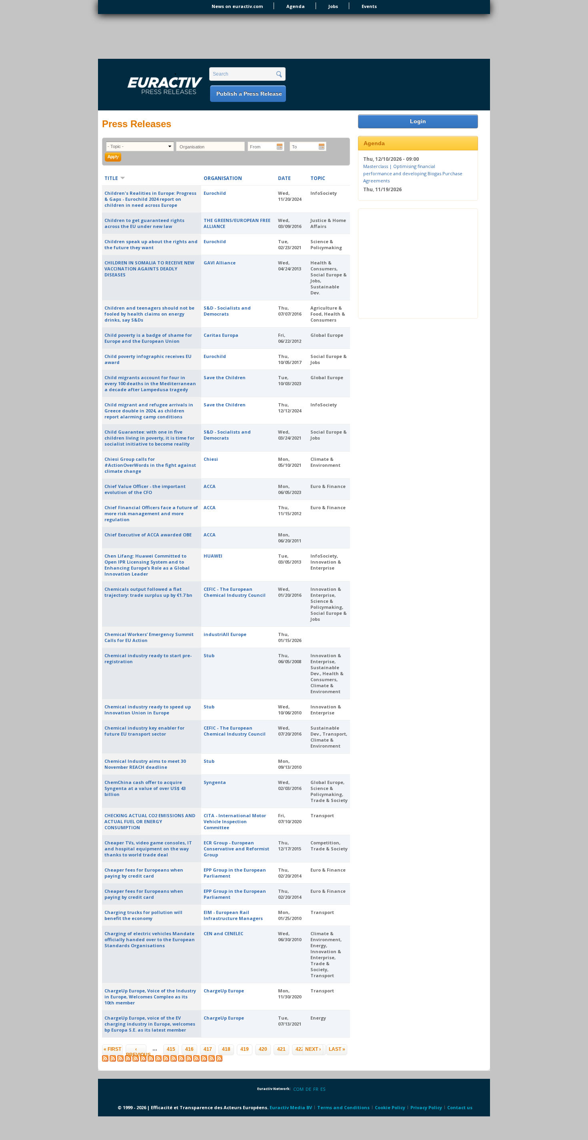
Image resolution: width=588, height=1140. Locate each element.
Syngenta (215, 782)
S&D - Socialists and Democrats (227, 311)
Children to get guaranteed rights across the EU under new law (144, 223)
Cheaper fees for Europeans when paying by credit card (143, 873)
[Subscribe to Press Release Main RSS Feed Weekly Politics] (181, 1060)
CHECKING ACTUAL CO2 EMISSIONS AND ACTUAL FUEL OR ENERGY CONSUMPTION (149, 821)
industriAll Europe (225, 634)
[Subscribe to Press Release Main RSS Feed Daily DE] (135, 1060)
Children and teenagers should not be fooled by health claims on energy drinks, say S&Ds (149, 314)
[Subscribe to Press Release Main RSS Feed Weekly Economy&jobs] (158, 1060)
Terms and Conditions (343, 1107)
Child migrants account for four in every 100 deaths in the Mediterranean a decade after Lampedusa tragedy (150, 383)
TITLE (111, 178)
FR (315, 1089)
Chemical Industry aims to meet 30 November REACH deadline (145, 764)
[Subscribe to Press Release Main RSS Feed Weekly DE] (211, 1060)
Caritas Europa (221, 335)
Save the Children (225, 377)
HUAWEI (213, 556)
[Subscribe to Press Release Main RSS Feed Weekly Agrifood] (143, 1060)
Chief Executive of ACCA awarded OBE (148, 535)
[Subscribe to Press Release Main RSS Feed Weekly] (120, 1060)
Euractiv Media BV (291, 1107)
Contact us (459, 1107)
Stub (209, 655)
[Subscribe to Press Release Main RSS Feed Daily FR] (128, 1060)
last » (337, 1049)
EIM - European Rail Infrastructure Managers (233, 915)
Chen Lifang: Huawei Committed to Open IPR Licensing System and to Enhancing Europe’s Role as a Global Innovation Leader (147, 565)
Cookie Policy (390, 1107)
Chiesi (211, 459)
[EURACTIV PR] (156, 85)
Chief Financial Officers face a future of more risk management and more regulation (151, 513)
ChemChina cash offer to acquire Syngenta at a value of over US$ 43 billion (145, 788)
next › (313, 1049)
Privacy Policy (426, 1107)
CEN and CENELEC (223, 933)
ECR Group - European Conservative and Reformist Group (236, 849)
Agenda (295, 6)
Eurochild (215, 193)
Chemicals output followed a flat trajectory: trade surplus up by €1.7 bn (148, 592)
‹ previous (136, 1050)
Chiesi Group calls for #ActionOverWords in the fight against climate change (150, 465)
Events (369, 6)
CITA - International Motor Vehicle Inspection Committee (235, 821)
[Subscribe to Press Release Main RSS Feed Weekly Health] (173, 1060)
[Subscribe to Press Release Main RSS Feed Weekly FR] (204, 1060)
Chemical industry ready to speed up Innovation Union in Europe (147, 710)
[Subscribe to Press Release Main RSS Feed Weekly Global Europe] (189, 1060)
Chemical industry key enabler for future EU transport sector (144, 731)
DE (308, 1089)
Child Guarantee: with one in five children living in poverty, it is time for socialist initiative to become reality (149, 438)
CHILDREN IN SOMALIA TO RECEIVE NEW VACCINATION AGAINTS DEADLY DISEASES (149, 269)
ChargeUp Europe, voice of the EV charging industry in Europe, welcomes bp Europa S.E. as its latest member (149, 1024)
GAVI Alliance (220, 263)
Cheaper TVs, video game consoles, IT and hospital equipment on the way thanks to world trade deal (148, 849)
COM (298, 1089)
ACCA (210, 486)
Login (418, 121)
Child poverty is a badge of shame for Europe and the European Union (148, 338)
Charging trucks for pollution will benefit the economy (143, 915)
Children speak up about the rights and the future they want (151, 244)
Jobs (333, 6)
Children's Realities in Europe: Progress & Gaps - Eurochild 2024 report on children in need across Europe (150, 199)
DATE (284, 178)
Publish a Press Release (249, 93)
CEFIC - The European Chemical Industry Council (235, 592)
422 (300, 1049)
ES (322, 1089)
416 (189, 1049)
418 (226, 1049)
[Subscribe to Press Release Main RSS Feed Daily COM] (113, 1060)
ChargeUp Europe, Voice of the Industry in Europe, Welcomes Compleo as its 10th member (150, 997)
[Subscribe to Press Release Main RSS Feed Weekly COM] (196, 1060)
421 (281, 1049)
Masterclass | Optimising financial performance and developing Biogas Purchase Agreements (412, 173)
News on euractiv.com (237, 6)
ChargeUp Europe (224, 991)
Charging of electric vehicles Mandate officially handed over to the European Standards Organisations (149, 939)
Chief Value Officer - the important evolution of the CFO (145, 489)
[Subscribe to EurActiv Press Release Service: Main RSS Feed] (105, 1060)
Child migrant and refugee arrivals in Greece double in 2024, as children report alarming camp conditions (148, 411)
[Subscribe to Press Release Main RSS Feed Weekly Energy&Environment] (166, 1060)
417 (208, 1049)
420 (263, 1049)
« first (112, 1049)
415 (171, 1049)
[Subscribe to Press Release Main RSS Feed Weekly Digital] (151, 1060)
